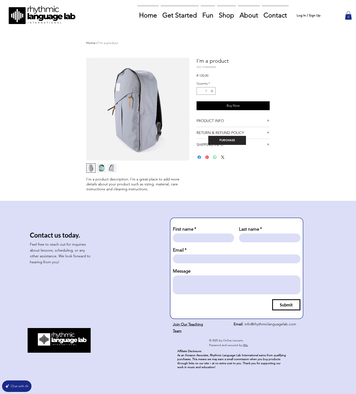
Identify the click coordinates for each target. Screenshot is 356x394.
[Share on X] (222, 157)
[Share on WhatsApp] (214, 157)
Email (180, 250)
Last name (250, 229)
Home (91, 43)
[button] (348, 15)
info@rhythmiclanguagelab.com (270, 324)
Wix (245, 345)
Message (182, 271)
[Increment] (212, 91)
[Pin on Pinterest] (207, 157)
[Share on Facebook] (199, 157)
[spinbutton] (206, 91)
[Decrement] (199, 91)
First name (184, 229)
